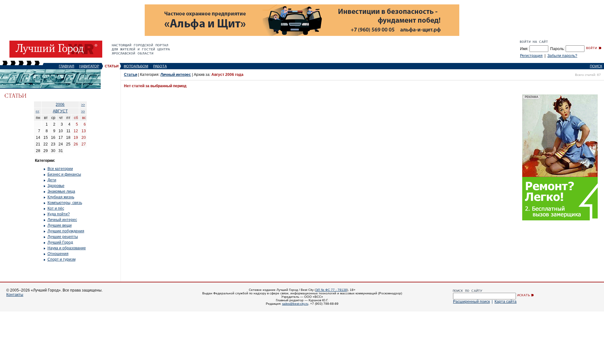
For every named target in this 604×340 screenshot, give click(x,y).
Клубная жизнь (61, 197)
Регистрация (531, 56)
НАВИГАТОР (89, 66)
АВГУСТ (60, 111)
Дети (52, 180)
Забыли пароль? (562, 56)
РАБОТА (160, 66)
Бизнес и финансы (64, 174)
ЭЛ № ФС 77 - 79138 (331, 290)
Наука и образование (67, 248)
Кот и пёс (56, 208)
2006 (60, 104)
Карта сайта (506, 301)
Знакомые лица (61, 191)
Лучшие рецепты (63, 237)
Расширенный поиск (471, 301)
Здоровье (56, 186)
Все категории (60, 169)
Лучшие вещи (60, 225)
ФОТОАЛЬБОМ (136, 66)
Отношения (58, 254)
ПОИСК (596, 66)
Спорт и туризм (62, 259)
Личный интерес (62, 220)
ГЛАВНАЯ (66, 66)
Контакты (14, 294)
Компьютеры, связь (65, 203)
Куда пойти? (59, 214)
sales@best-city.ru (295, 303)
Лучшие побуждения (66, 231)
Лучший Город (60, 242)
